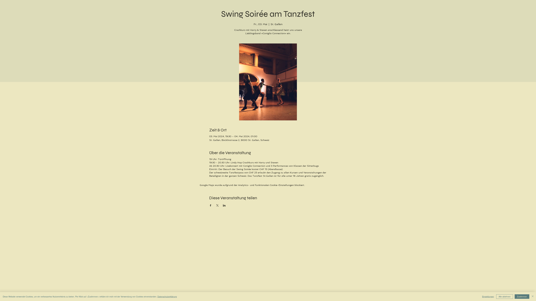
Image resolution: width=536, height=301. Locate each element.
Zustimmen (522, 296)
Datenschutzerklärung (167, 296)
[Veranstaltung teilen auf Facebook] (210, 205)
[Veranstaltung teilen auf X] (217, 205)
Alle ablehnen (505, 296)
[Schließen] (532, 296)
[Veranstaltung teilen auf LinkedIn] (224, 205)
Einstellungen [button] (488, 296)
